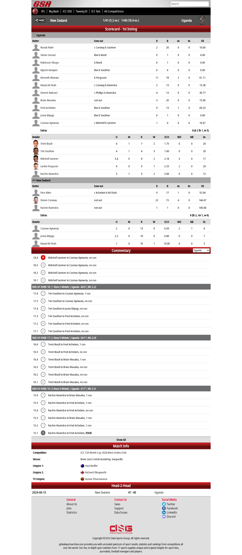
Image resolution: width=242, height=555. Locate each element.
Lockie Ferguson (49, 166)
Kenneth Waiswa (49, 77)
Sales (117, 504)
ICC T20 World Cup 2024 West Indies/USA (103, 452)
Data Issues (120, 512)
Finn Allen (45, 192)
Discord (171, 516)
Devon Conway (48, 200)
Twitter (171, 504)
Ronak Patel (46, 47)
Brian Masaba (48, 100)
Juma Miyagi (47, 115)
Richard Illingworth (95, 472)
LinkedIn (172, 512)
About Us (72, 504)
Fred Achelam (47, 108)
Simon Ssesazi (48, 55)
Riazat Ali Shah (48, 85)
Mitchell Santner (49, 158)
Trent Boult (46, 143)
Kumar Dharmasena (96, 479)
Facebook (172, 508)
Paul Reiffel (91, 466)
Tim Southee (47, 151)
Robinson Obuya (49, 62)
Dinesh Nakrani (48, 92)
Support (119, 508)
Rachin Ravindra (49, 174)
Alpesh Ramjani (48, 70)
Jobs (69, 508)
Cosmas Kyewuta (49, 123)
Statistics (72, 512)
